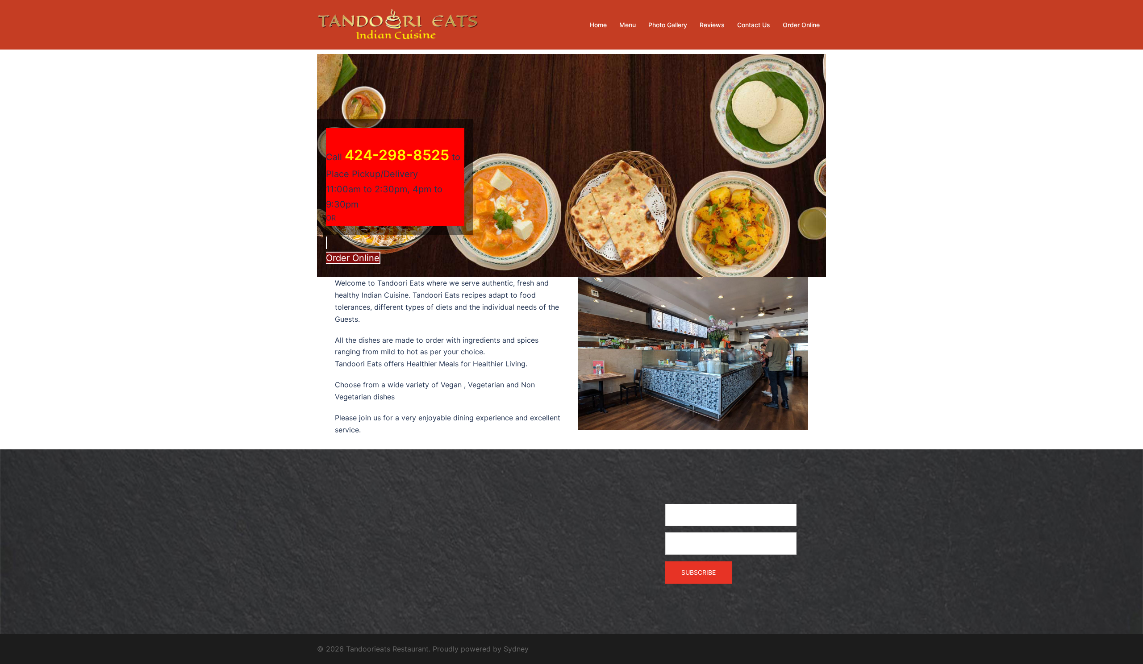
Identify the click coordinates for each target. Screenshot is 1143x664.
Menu (627, 25)
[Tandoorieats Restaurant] (397, 24)
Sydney (516, 648)
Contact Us (753, 25)
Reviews (712, 25)
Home (598, 25)
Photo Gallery (667, 25)
